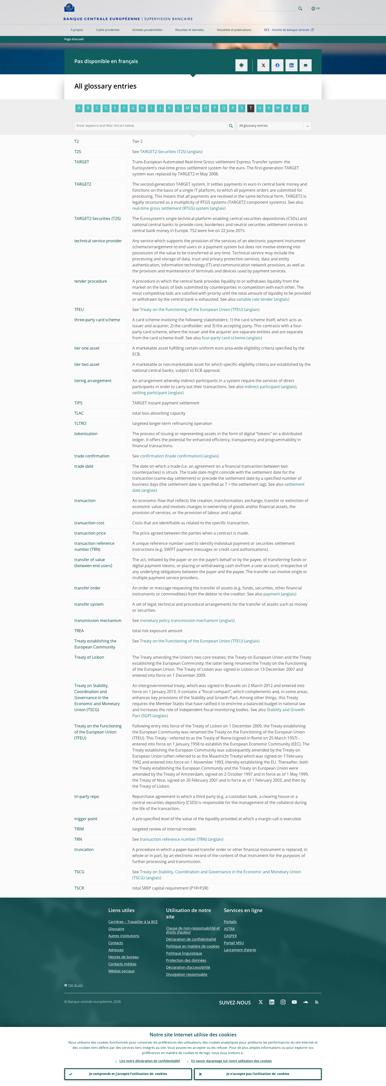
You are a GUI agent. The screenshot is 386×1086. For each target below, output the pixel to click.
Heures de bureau (123, 957)
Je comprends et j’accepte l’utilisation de (128, 1074)
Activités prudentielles (147, 30)
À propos (77, 30)
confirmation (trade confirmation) (171, 456)
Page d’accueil (74, 39)
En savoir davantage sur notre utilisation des (231, 1061)
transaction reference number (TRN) (173, 840)
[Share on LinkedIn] (291, 65)
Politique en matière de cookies (193, 946)
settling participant (149, 393)
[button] (308, 8)
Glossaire (116, 929)
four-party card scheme (223, 338)
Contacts (115, 943)
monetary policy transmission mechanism (179, 621)
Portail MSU (234, 943)
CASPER (230, 936)
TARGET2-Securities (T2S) (163, 152)
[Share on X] (263, 65)
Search (300, 8)
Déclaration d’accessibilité (188, 967)
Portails (230, 922)
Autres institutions (123, 936)
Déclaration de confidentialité (191, 939)
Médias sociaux (121, 971)
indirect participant (262, 387)
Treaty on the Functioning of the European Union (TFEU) (191, 310)
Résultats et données (189, 30)
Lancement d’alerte (240, 950)
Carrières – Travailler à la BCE (133, 922)
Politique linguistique (184, 953)
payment (271, 594)
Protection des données (186, 960)
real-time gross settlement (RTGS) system (170, 209)
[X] (260, 1002)
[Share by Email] (306, 65)
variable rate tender (254, 300)
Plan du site (75, 985)
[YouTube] (294, 1002)
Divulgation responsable (186, 975)
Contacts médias (122, 964)
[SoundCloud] (305, 1002)
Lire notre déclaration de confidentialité (149, 1061)
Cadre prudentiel (107, 30)
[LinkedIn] (272, 1002)
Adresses (116, 950)
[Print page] (241, 65)
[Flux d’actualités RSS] (317, 1002)
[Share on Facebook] (277, 65)
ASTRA (229, 929)
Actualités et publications (234, 30)
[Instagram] (283, 1002)
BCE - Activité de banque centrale (286, 30)
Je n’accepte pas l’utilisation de (258, 1074)
